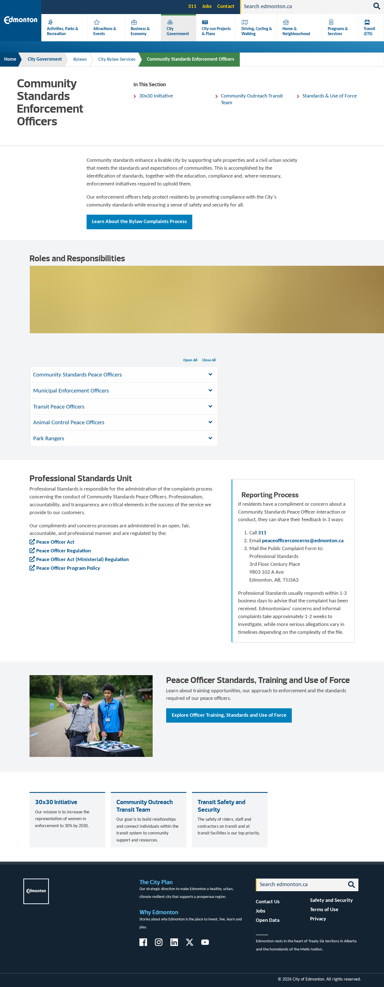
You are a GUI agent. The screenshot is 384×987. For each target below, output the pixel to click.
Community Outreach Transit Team (252, 100)
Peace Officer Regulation (63, 551)
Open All (190, 360)
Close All (209, 360)
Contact (225, 6)
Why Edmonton (158, 912)
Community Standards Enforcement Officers (190, 59)
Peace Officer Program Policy (68, 568)
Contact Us (268, 902)
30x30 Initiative (156, 96)
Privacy (318, 919)
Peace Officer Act (55, 542)
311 (192, 6)
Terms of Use (324, 910)
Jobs (207, 6)
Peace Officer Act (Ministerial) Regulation (82, 559)
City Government (178, 31)
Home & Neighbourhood (296, 31)
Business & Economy (140, 31)
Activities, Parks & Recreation (62, 31)
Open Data (267, 920)
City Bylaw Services (116, 59)
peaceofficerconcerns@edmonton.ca (303, 541)
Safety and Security (331, 900)
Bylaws (80, 59)
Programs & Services (338, 31)
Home (10, 59)
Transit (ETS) (369, 31)
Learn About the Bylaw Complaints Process (139, 221)
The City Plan (156, 882)
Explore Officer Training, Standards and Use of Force (229, 715)
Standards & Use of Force (329, 96)
